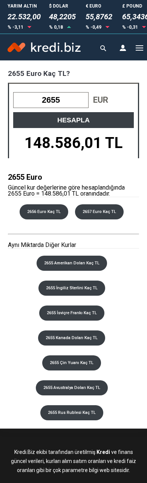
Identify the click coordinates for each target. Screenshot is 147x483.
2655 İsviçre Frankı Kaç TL (72, 312)
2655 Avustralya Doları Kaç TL (71, 387)
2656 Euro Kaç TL (44, 211)
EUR (100, 100)
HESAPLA (73, 120)
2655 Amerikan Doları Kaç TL (72, 263)
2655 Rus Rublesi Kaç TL (72, 412)
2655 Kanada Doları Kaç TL (72, 337)
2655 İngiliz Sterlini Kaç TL (72, 287)
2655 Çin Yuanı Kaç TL (71, 362)
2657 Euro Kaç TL (99, 211)
